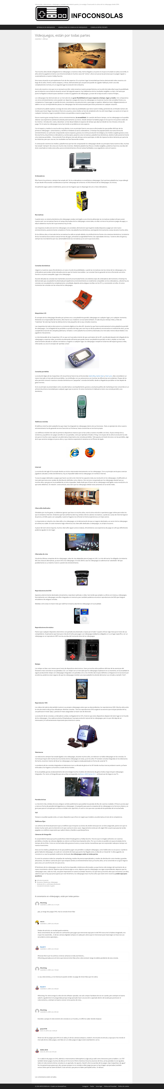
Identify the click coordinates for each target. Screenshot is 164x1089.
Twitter (92, 1086)
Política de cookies (123, 1086)
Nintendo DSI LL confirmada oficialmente (48, 884)
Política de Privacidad (110, 1086)
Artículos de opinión (43, 880)
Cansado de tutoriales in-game (46, 886)
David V (43, 947)
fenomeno (40, 882)
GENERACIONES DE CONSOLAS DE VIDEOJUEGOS (72, 27)
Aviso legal (99, 1086)
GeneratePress (62, 1086)
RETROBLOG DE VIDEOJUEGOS (46, 27)
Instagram (85, 1086)
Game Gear (100, 376)
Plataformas (46, 882)
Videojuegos (54, 882)
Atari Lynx (108, 376)
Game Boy (92, 376)
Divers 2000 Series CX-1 (88, 774)
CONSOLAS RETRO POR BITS (99, 27)
